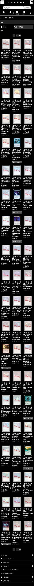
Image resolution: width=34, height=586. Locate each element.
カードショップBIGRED (15, 2)
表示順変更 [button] (19, 27)
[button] (2, 2)
